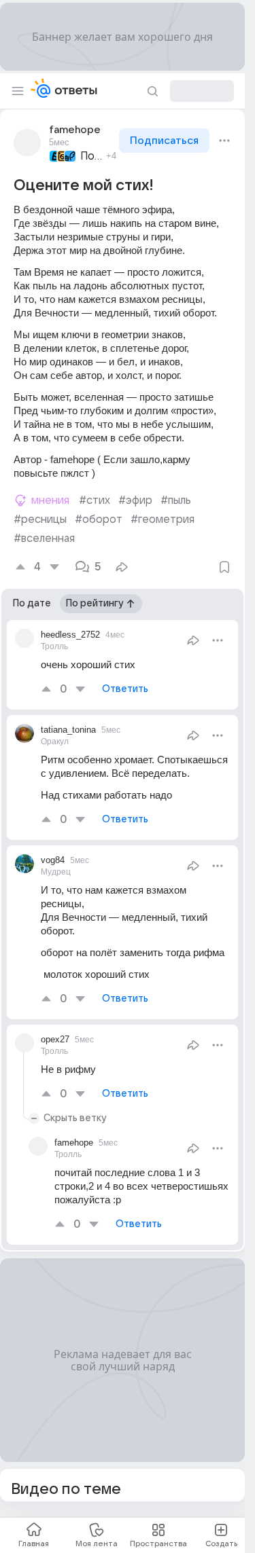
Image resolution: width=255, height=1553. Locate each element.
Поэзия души (91, 156)
